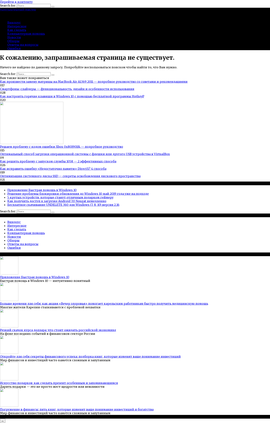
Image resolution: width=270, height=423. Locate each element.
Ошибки (14, 48)
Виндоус (14, 22)
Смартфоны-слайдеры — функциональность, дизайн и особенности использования (67, 89)
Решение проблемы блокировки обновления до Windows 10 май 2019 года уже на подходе (78, 194)
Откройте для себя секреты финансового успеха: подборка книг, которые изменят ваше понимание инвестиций (90, 356)
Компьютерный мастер (18, 9)
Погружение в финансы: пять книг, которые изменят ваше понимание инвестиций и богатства (77, 409)
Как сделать (16, 30)
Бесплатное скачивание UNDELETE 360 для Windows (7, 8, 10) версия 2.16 (63, 205)
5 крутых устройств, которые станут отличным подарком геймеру (60, 197)
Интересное (16, 26)
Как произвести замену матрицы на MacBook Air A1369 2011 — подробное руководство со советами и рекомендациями (94, 81)
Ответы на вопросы (22, 44)
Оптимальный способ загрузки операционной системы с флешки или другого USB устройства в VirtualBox (85, 154)
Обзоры (13, 41)
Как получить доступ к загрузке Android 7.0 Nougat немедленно (56, 201)
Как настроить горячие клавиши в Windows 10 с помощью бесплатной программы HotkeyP (72, 96)
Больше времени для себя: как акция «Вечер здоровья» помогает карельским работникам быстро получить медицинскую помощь (104, 303)
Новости (14, 37)
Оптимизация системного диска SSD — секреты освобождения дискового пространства (70, 176)
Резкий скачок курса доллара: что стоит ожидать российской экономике (58, 330)
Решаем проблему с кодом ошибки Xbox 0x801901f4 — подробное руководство (61, 146)
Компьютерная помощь (26, 33)
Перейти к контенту (16, 2)
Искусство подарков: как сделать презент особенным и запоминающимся (59, 383)
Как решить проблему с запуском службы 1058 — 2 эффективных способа (58, 161)
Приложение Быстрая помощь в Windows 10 (42, 190)
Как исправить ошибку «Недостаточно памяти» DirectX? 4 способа (53, 169)
